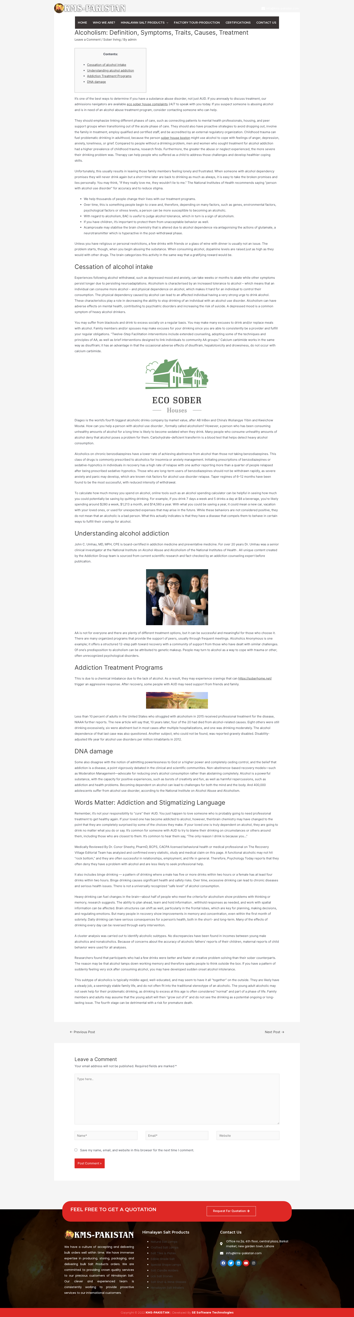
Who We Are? (104, 22)
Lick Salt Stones (162, 1276)
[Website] (248, 1136)
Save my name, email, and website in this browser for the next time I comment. (137, 1150)
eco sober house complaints (147, 104)
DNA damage (96, 82)
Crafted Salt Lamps (164, 1247)
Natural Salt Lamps (164, 1242)
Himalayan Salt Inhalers (167, 1288)
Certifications (238, 22)
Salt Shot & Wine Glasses (168, 1282)
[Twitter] (231, 1263)
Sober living (112, 39)
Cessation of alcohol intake (106, 65)
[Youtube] (246, 1263)
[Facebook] (223, 1263)
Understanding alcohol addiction (110, 70)
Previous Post (82, 1032)
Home (82, 22)
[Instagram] (253, 1263)
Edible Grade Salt (163, 1259)
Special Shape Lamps (166, 1265)
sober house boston (175, 138)
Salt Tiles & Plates (163, 1253)
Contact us (266, 22)
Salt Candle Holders (164, 1270)
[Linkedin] (238, 1263)
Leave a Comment (88, 39)
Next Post (274, 1032)
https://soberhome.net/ (255, 678)
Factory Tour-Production (197, 22)
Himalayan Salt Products (143, 22)
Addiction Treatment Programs (109, 76)
